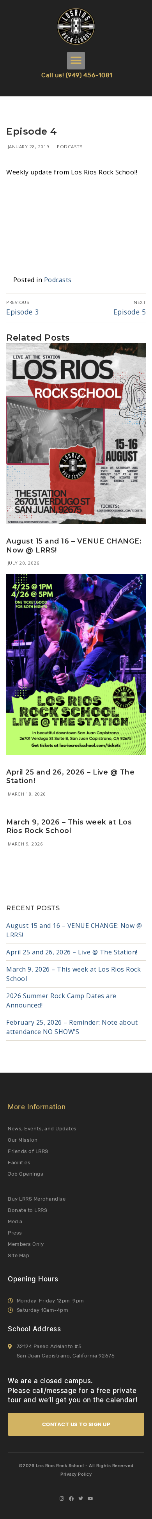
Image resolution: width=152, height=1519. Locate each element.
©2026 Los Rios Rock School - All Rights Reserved (76, 1465)
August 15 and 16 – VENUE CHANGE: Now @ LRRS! (74, 930)
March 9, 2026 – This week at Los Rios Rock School (69, 826)
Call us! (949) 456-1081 (77, 75)
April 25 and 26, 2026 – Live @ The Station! (72, 952)
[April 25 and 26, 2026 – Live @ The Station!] (76, 664)
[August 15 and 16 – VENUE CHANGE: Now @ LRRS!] (76, 433)
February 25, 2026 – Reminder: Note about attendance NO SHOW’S (72, 1027)
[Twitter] (80, 1498)
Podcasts (69, 146)
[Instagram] (61, 1498)
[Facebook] (71, 1498)
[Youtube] (90, 1498)
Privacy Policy (76, 1474)
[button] (76, 60)
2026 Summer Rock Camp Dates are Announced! (61, 1000)
